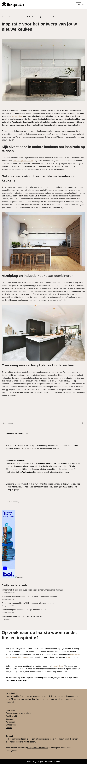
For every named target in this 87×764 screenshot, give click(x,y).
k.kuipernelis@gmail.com (37, 748)
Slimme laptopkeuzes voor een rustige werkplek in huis (24, 610)
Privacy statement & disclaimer (18, 713)
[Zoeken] (83, 4)
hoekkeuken (17, 116)
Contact (9, 728)
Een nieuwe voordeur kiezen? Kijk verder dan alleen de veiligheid (28, 603)
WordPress (55, 762)
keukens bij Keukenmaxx (23, 161)
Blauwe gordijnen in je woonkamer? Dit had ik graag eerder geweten (29, 596)
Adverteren (10, 722)
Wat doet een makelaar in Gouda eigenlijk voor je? (22, 616)
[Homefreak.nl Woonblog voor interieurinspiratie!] (13, 4)
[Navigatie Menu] (78, 4)
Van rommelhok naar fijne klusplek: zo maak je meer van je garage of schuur (32, 590)
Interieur (11, 17)
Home (4, 17)
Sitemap (9, 719)
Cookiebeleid (11, 716)
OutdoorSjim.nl (12, 725)
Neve (29, 762)
